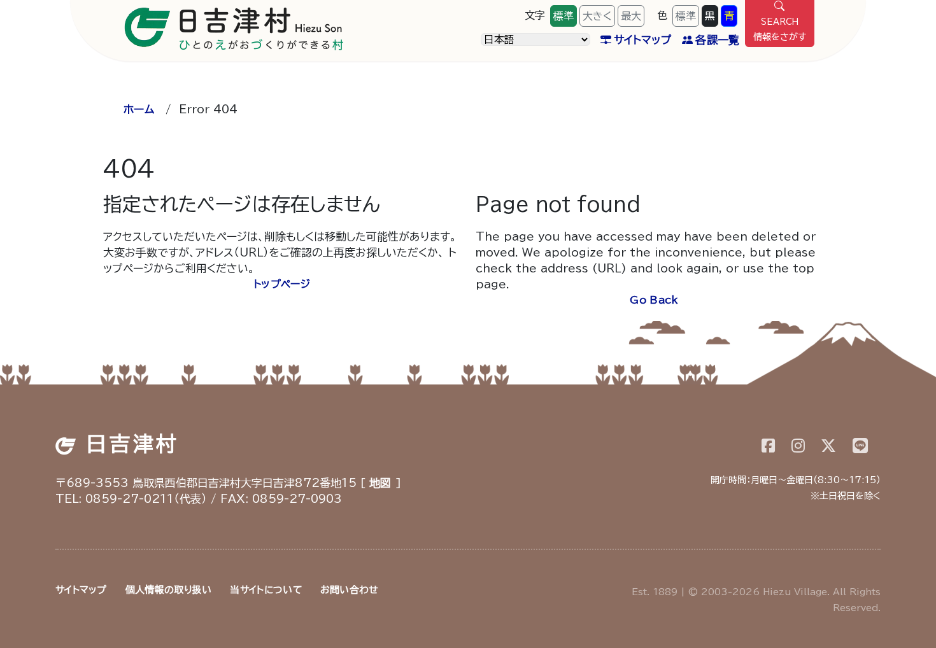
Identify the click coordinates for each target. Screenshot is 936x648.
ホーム (139, 109)
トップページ (281, 284)
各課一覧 (717, 39)
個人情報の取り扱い (168, 590)
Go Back (654, 300)
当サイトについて (265, 590)
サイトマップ (643, 39)
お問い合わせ (349, 590)
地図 (380, 482)
